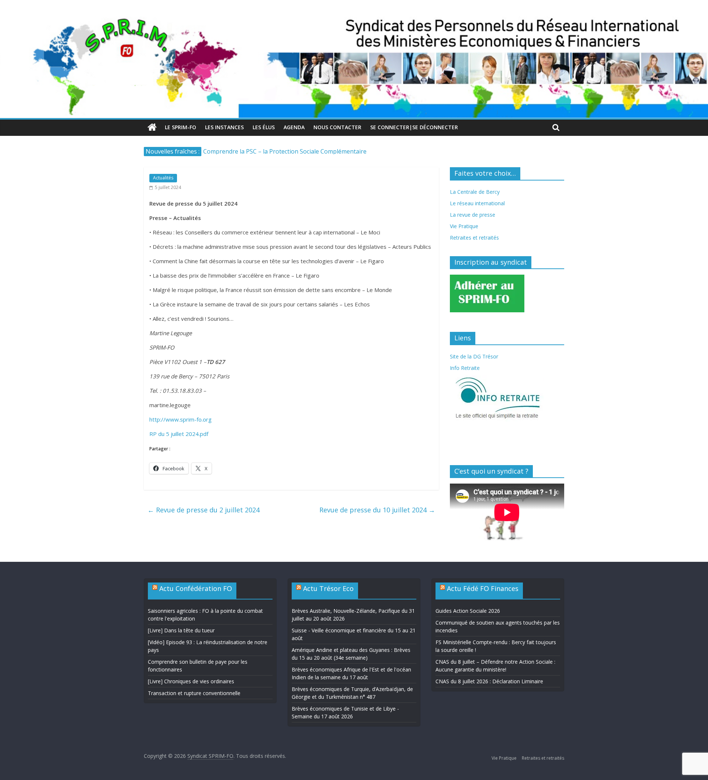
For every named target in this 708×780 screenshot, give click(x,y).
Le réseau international (477, 203)
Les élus (264, 127)
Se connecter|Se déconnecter (414, 127)
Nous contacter (337, 127)
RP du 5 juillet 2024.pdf (178, 433)
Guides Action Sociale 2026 (467, 610)
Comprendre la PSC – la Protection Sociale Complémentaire (285, 151)
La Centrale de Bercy (475, 191)
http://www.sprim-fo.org (180, 419)
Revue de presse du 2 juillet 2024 (204, 509)
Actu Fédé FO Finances (482, 588)
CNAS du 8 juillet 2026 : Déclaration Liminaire (489, 681)
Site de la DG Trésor (474, 356)
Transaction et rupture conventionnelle (194, 693)
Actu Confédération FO (195, 588)
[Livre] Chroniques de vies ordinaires (191, 681)
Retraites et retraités (474, 237)
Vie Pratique (464, 226)
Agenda (294, 127)
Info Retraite (465, 367)
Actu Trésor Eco (328, 588)
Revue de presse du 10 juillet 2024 (377, 509)
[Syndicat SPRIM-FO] (354, 21)
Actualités (163, 178)
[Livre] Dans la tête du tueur (181, 630)
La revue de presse (472, 214)
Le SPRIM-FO (180, 127)
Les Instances (224, 127)
